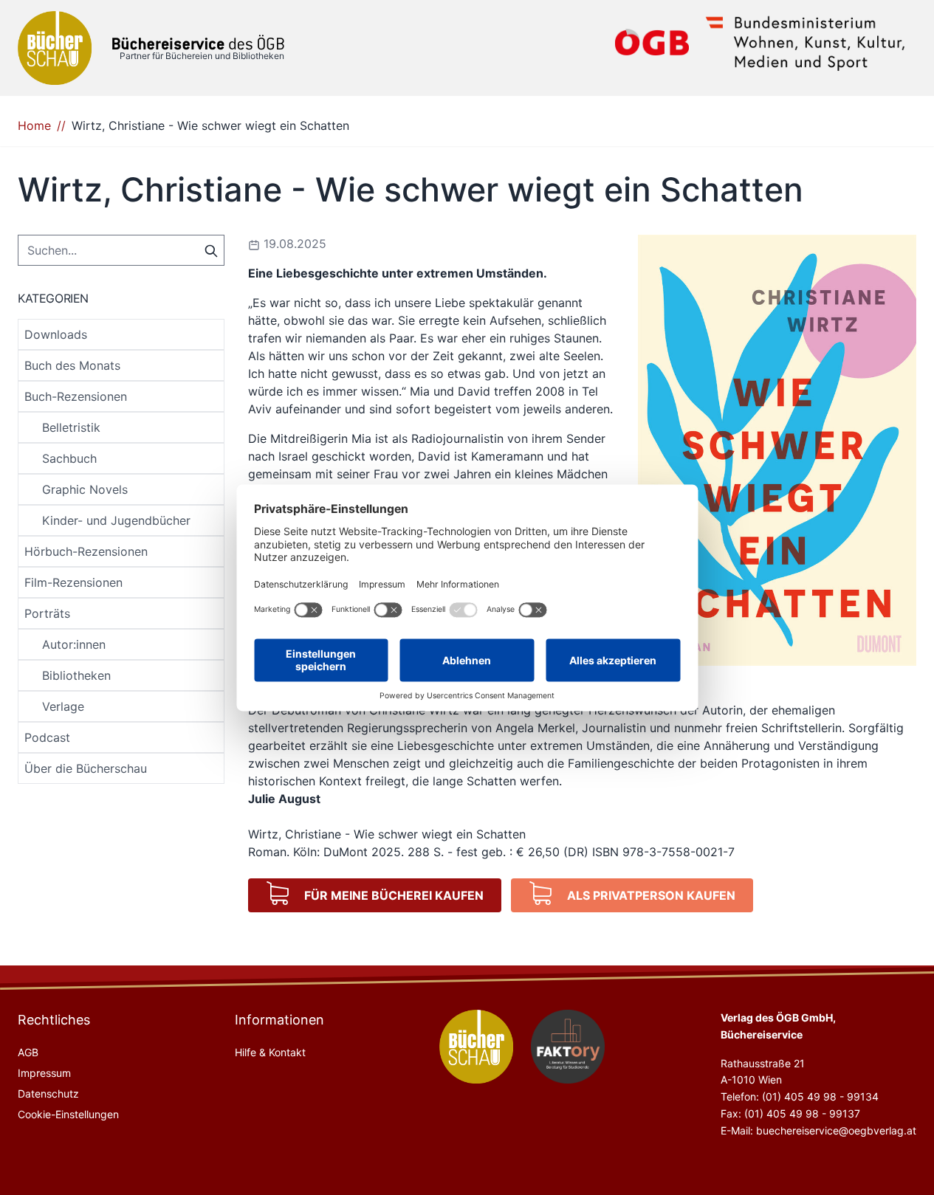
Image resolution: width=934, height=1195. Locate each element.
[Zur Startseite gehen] (198, 42)
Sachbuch (69, 458)
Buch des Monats (72, 365)
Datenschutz (48, 1093)
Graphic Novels (85, 489)
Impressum (44, 1073)
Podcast (47, 737)
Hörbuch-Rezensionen (86, 551)
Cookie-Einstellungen (68, 1114)
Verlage (63, 706)
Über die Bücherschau (85, 768)
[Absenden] (211, 249)
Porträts (47, 613)
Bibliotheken (76, 675)
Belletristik (71, 427)
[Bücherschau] (55, 48)
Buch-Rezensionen (75, 396)
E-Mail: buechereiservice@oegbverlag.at (818, 1130)
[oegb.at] (652, 42)
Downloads (55, 334)
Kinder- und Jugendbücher (116, 520)
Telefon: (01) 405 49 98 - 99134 (800, 1096)
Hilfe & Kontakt (270, 1052)
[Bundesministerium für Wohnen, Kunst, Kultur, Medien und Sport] (805, 42)
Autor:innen (74, 644)
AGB (28, 1052)
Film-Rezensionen (73, 582)
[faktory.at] (568, 1047)
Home (34, 125)
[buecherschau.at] (476, 1047)
